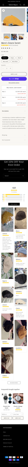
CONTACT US (6, 435)
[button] (3, 5)
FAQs (4, 432)
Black (19, 57)
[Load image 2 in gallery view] (14, 37)
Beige (12, 57)
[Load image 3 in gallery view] (21, 37)
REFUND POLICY (7, 439)
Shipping (4, 135)
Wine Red (5, 61)
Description (5, 111)
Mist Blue (15, 61)
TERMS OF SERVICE (8, 446)
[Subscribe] (23, 176)
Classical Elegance (16, 462)
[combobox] (6, 414)
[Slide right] (26, 37)
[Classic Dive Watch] (6, 398)
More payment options (14, 82)
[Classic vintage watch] (18, 398)
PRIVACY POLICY (7, 443)
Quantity (3, 65)
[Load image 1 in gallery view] (7, 37)
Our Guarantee (6, 140)
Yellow (5, 57)
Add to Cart (6, 418)
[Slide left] (1, 37)
